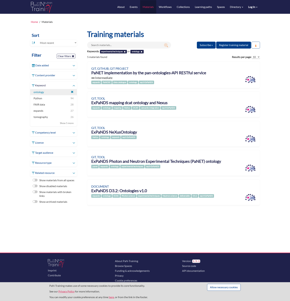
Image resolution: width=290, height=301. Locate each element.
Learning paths (203, 6)
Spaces (221, 6)
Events (134, 6)
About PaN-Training (126, 261)
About (121, 6)
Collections (183, 6)
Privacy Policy (66, 291)
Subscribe (205, 45)
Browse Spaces (123, 265)
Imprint (52, 270)
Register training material (233, 45)
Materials (148, 6)
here (111, 297)
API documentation (193, 270)
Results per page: (242, 56)
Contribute (54, 275)
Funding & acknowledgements (132, 270)
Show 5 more (67, 123)
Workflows (165, 6)
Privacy (119, 275)
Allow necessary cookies (224, 287)
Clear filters (65, 56)
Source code (189, 265)
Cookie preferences (126, 280)
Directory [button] (235, 6)
